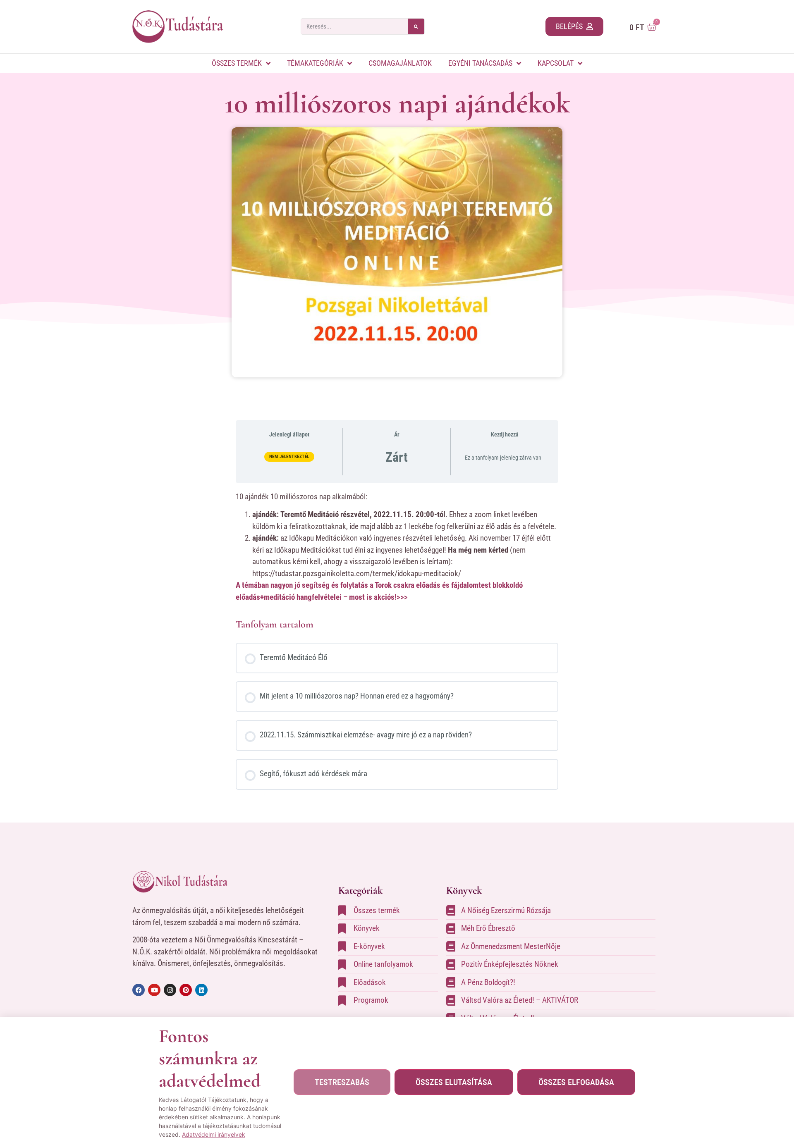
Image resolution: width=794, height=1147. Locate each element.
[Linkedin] (201, 990)
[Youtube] (154, 990)
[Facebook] (138, 990)
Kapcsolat (556, 63)
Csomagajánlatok (400, 63)
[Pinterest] (185, 990)
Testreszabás (342, 1082)
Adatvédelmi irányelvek (213, 1134)
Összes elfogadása (576, 1082)
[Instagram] (170, 990)
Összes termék (237, 63)
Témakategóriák (315, 63)
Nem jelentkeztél (289, 456)
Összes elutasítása (454, 1082)
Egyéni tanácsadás (480, 63)
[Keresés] (416, 26)
